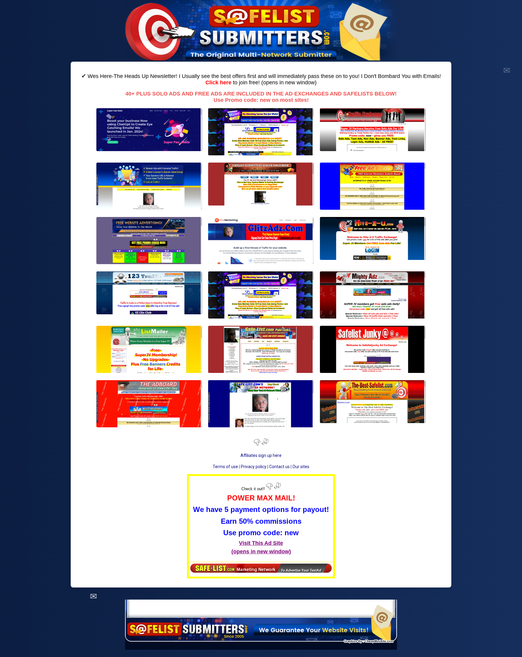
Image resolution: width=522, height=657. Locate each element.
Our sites (300, 466)
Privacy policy (253, 466)
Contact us (279, 466)
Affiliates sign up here (261, 455)
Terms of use (225, 466)
